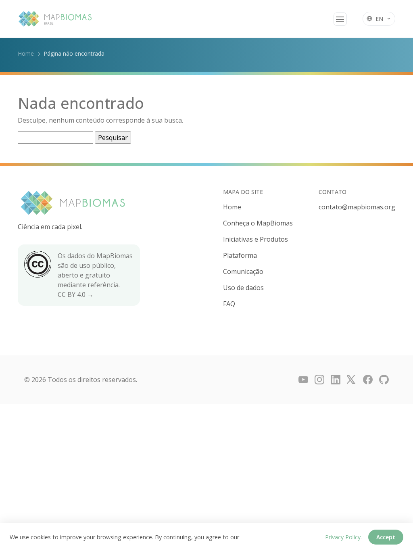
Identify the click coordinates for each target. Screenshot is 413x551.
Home (26, 53)
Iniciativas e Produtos (255, 239)
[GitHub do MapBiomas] (384, 379)
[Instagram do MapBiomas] (319, 379)
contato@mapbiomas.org (357, 206)
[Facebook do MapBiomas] (368, 379)
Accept (385, 537)
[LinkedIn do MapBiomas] (335, 379)
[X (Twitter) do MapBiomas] (352, 379)
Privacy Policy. (343, 537)
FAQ (229, 303)
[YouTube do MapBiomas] (303, 379)
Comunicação (243, 271)
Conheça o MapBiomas (258, 223)
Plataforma (240, 255)
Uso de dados (243, 287)
